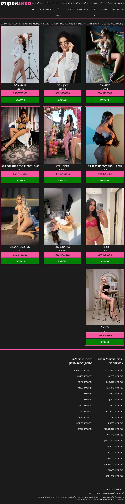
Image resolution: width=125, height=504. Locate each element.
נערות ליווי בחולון (95, 9)
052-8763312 (20, 174)
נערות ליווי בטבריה (84, 387)
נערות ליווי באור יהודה (114, 370)
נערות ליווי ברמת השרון (113, 464)
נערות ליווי (122, 6)
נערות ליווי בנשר (85, 405)
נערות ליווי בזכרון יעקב (83, 370)
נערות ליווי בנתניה (115, 423)
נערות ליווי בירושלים (40, 6)
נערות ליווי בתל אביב (114, 475)
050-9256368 (105, 93)
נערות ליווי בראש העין (114, 434)
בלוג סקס (34, 6)
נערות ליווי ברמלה (115, 452)
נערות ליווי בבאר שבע (49, 6)
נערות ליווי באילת (58, 9)
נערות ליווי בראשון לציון (113, 440)
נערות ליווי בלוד (116, 417)
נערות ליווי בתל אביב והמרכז (114, 6)
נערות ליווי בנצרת (85, 399)
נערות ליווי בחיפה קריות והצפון (68, 6)
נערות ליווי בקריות (85, 428)
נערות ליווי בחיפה (85, 381)
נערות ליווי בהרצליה (103, 6)
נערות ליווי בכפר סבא (114, 411)
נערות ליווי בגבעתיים (114, 381)
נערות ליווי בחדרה (84, 376)
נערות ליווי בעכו (85, 411)
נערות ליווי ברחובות (115, 446)
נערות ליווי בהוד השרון (114, 387)
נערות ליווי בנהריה (84, 393)
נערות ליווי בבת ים (79, 6)
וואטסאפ (104, 99)
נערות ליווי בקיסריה (84, 423)
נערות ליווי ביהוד (116, 405)
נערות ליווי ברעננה (115, 470)
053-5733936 (20, 93)
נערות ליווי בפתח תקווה (113, 428)
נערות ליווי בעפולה (84, 417)
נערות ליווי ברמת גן (87, 6)
